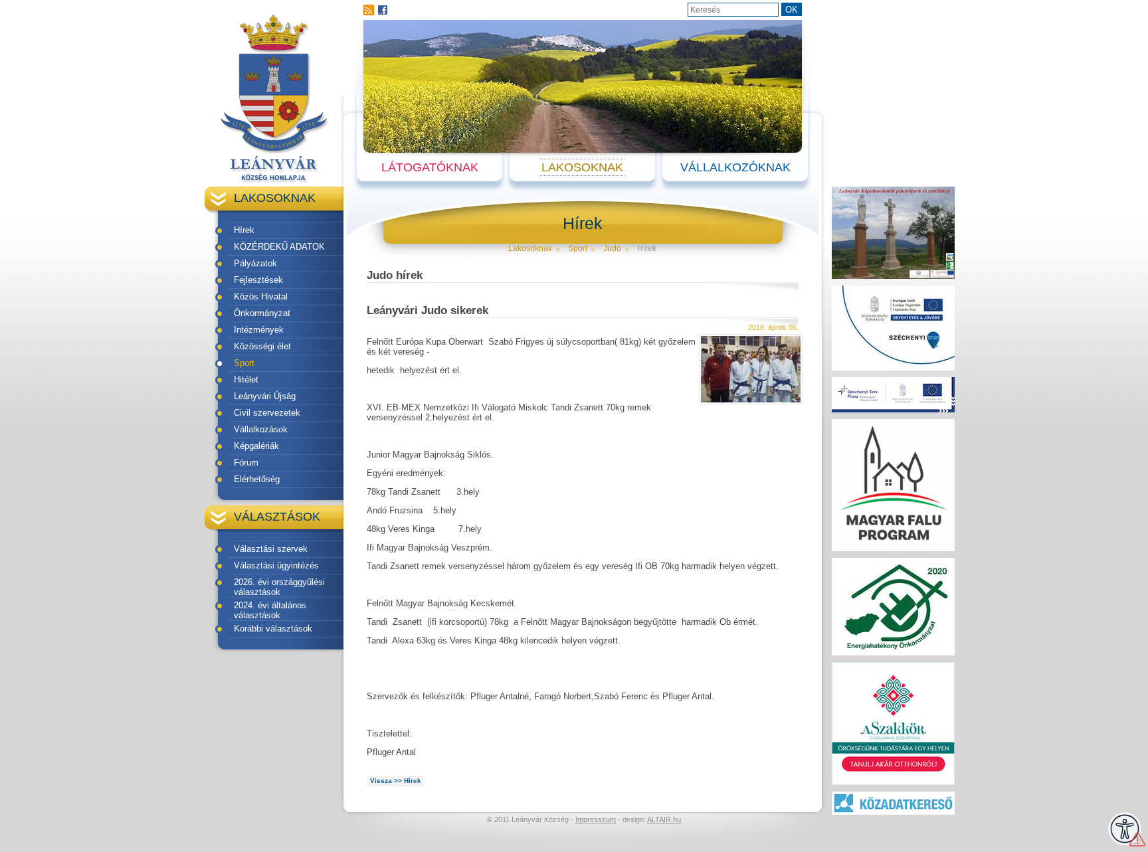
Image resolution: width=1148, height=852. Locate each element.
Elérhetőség (257, 479)
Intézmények (259, 330)
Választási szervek (271, 549)
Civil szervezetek (267, 413)
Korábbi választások (273, 629)
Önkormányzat (262, 313)
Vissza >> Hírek (395, 780)
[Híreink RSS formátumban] (368, 10)
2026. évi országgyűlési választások (279, 587)
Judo (612, 248)
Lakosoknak (582, 167)
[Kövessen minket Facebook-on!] (382, 10)
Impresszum (595, 819)
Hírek (244, 230)
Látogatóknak (429, 167)
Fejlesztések (258, 280)
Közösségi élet (262, 346)
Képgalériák (256, 446)
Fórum (246, 463)
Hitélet (246, 379)
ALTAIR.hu (664, 819)
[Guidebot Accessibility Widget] (1124, 828)
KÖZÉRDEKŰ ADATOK (279, 247)
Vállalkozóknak (735, 167)
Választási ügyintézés (276, 565)
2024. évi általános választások (270, 610)
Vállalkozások (261, 429)
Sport (244, 363)
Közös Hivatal (261, 296)
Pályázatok (255, 263)
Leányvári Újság (265, 396)
